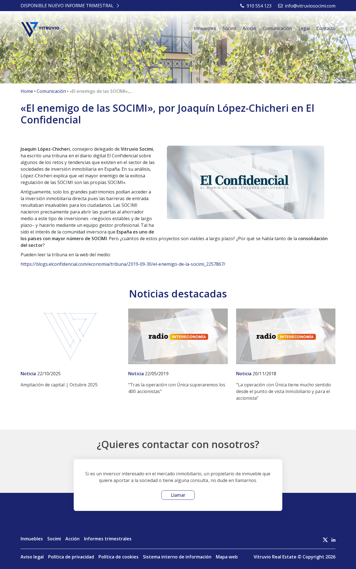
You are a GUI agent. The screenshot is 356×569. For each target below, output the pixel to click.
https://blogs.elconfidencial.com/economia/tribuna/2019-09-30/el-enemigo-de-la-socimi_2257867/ (123, 264)
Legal (304, 28)
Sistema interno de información (177, 557)
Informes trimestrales (108, 539)
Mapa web (227, 557)
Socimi (229, 28)
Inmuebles (205, 28)
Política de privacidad (71, 557)
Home (27, 91)
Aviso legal (32, 557)
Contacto (326, 28)
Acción (249, 28)
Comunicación (277, 28)
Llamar (178, 495)
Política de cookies (118, 557)
